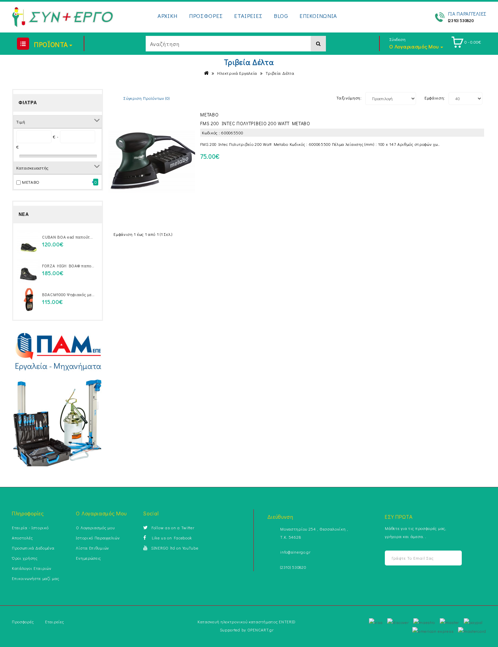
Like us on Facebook (171, 537)
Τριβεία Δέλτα (280, 73)
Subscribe (448, 558)
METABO (31, 182)
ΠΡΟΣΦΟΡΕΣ (206, 16)
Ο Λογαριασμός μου (95, 527)
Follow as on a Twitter (172, 527)
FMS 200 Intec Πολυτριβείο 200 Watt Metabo (255, 123)
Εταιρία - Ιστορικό (30, 527)
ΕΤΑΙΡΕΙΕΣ (248, 16)
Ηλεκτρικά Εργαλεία (237, 73)
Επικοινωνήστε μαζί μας (35, 578)
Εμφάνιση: (434, 98)
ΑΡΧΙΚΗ (168, 16)
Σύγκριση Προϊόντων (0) (146, 98)
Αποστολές (22, 537)
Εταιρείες (54, 621)
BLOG (281, 16)
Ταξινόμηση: (349, 98)
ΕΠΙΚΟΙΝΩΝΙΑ (318, 16)
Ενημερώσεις (88, 558)
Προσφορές (23, 621)
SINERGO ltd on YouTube (174, 548)
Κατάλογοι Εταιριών (31, 568)
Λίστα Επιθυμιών (92, 548)
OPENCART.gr (260, 629)
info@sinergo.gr (295, 552)
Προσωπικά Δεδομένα (33, 548)
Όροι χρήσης (25, 558)
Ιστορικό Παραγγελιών (98, 537)
